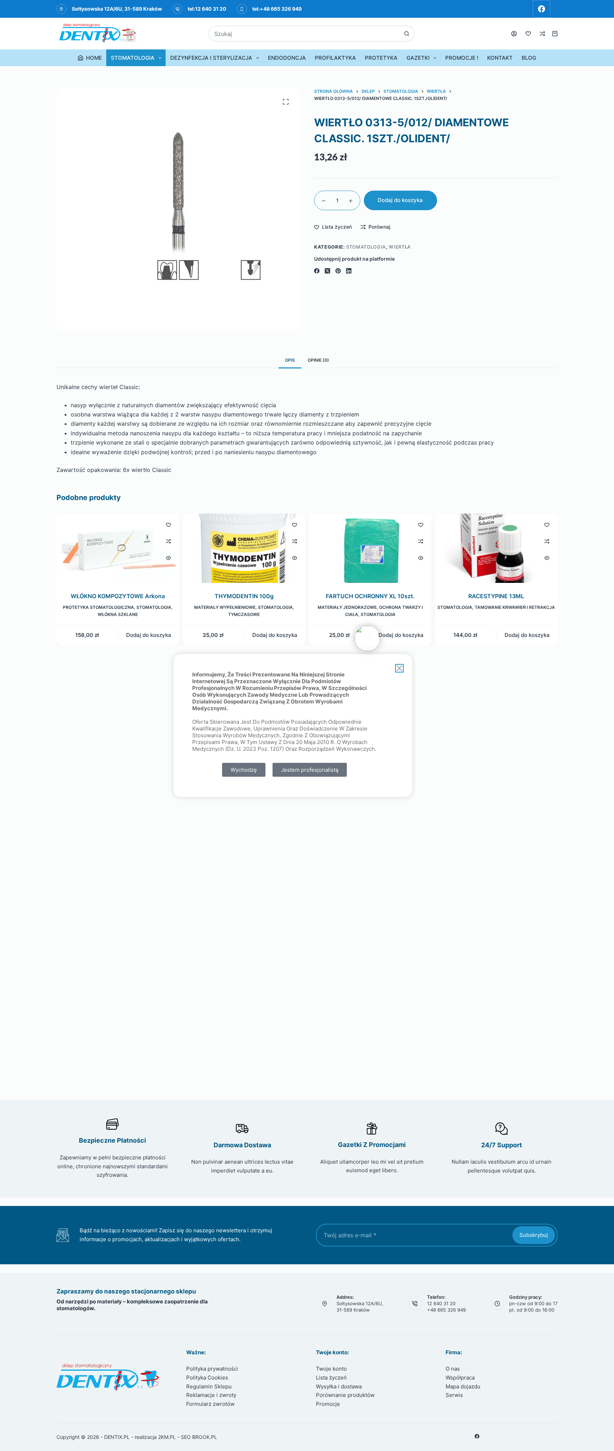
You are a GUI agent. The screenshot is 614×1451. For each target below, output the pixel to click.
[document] (307, 725)
